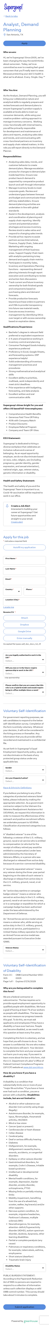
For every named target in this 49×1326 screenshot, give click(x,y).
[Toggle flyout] (19, 591)
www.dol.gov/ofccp (33, 1067)
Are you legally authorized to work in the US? (23, 656)
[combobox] (5, 592)
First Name (11, 558)
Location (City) (12, 600)
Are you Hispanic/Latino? (16, 778)
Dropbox (24, 624)
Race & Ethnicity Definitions (17, 787)
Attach (24, 618)
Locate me (8, 607)
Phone (29, 589)
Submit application (24, 1307)
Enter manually (24, 638)
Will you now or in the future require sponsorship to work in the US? (21, 669)
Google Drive (24, 631)
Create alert (17, 522)
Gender (8, 768)
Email (8, 579)
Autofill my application (24, 547)
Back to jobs (11, 16)
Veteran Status (12, 948)
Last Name (10, 569)
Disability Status (12, 1266)
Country (9, 589)
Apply (24, 43)
